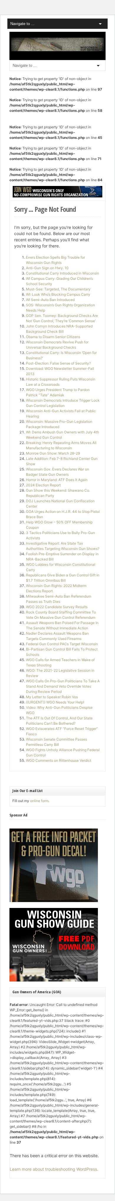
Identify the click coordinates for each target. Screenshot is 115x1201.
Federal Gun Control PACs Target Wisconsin (62, 644)
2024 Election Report (43, 485)
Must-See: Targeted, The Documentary (58, 289)
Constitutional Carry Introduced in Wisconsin (62, 273)
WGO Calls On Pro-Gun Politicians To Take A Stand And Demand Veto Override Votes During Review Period (63, 686)
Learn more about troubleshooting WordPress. (54, 1169)
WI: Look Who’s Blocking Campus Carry (58, 294)
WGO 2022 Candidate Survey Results (57, 607)
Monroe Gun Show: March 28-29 (53, 453)
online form (39, 801)
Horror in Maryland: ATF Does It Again (57, 480)
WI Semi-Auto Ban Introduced (50, 299)
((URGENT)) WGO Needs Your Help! (55, 702)
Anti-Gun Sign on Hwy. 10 (47, 268)
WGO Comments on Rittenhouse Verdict (58, 760)
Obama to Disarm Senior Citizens (53, 337)
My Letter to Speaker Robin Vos (52, 697)
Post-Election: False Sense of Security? (58, 363)
